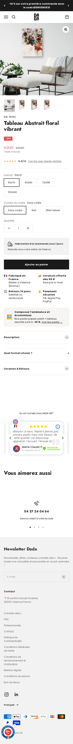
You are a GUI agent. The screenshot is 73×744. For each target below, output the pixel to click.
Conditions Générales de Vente (17, 648)
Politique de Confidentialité (12, 639)
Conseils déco (12, 613)
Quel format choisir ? (36, 353)
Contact (9, 631)
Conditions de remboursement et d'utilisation (15, 660)
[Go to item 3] (34, 105)
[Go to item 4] (46, 105)
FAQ (6, 619)
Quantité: (9, 220)
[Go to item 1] (9, 105)
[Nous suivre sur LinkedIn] (16, 694)
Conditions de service (17, 676)
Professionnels (12, 625)
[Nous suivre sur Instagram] (6, 694)
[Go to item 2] (21, 105)
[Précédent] (4, 5)
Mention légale (12, 670)
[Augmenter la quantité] (28, 228)
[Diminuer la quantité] (9, 228)
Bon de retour (12, 682)
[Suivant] (68, 5)
